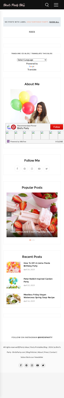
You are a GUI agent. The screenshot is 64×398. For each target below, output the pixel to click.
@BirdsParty (45, 337)
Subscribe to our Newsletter (32, 357)
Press (46, 352)
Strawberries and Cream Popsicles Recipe (32, 232)
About (40, 352)
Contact (53, 352)
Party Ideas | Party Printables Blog (33, 347)
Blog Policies (31, 352)
